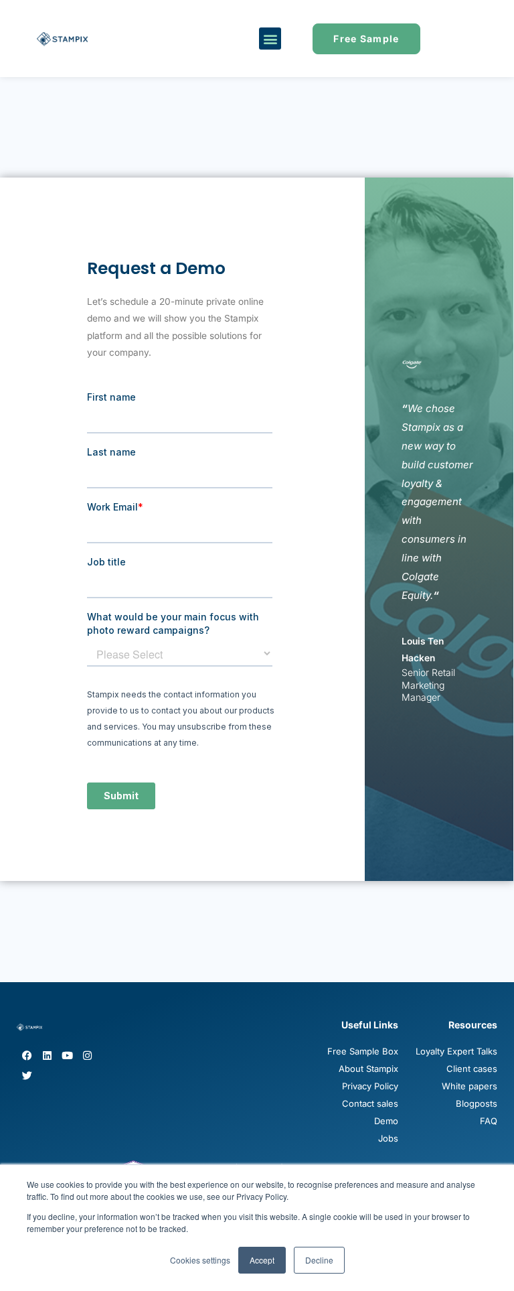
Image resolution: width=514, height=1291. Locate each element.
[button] (270, 38)
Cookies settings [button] (200, 1260)
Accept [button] (262, 1260)
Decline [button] (319, 1260)
